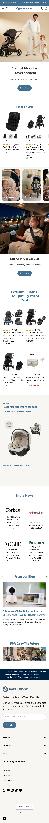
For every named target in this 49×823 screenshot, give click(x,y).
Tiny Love (6, 771)
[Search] (8, 8)
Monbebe (6, 785)
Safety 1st (7, 766)
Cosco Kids (7, 776)
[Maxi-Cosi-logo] (24, 8)
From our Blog (24, 576)
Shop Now (24, 88)
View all (24, 300)
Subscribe (9, 725)
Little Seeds (7, 780)
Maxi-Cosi (27, 813)
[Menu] (3, 8)
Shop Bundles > (40, 3)
